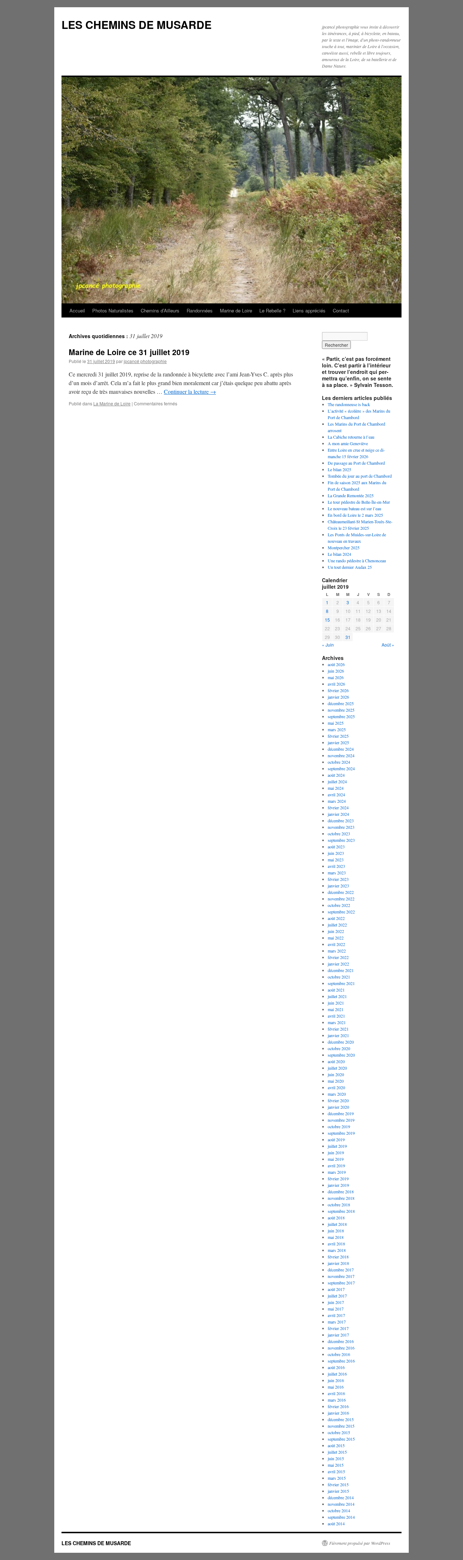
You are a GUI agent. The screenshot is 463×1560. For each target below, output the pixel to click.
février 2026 (338, 690)
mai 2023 (336, 859)
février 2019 (338, 1178)
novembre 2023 (341, 827)
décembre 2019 (341, 1113)
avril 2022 (336, 944)
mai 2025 (336, 723)
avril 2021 (336, 1016)
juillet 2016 (337, 1374)
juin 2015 (336, 1458)
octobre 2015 (339, 1432)
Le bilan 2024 (339, 554)
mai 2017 (336, 1309)
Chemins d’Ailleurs (160, 310)
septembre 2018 (341, 1211)
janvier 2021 (338, 1035)
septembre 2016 (341, 1361)
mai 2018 (336, 1237)
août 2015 (336, 1445)
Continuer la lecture (190, 391)
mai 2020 (336, 1081)
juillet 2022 (337, 925)
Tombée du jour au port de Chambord (360, 476)
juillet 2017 (337, 1296)
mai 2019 (336, 1159)
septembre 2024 (341, 768)
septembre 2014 (341, 1517)
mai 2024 (336, 788)
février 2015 (338, 1484)
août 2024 (336, 775)
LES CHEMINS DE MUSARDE (136, 24)
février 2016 (338, 1406)
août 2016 (336, 1367)
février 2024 (338, 807)
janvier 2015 (338, 1491)
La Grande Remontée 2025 (351, 495)
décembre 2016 (341, 1341)
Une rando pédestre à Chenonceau (357, 560)
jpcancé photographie (145, 361)
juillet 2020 (337, 1068)
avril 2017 (336, 1315)
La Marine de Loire (112, 403)
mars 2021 (337, 1022)
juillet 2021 (337, 996)
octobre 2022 (339, 905)
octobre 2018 (339, 1204)
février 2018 (338, 1256)
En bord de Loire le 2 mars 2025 (355, 515)
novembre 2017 (341, 1276)
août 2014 (336, 1523)
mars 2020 (337, 1094)
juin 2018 (336, 1230)
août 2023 (336, 846)
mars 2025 (337, 729)
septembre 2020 (341, 1055)
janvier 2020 (338, 1107)
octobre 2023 (339, 833)
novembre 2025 (341, 710)
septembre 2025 (341, 716)
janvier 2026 (338, 697)
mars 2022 (337, 951)
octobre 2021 (339, 977)
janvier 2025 (338, 742)
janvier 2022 (338, 964)
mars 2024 (337, 801)
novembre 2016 (341, 1348)
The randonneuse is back (349, 404)
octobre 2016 (339, 1354)
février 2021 (338, 1029)
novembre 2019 (341, 1120)
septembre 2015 (341, 1439)
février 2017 (338, 1328)
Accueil (77, 310)
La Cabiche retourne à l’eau (351, 437)
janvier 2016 (338, 1413)
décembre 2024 (341, 749)
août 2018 (336, 1217)
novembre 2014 (341, 1504)
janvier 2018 (338, 1263)
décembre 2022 (341, 892)
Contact (341, 310)
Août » (388, 645)
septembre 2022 (341, 912)
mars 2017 (337, 1322)
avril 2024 (336, 794)
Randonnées (200, 310)
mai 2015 (336, 1465)
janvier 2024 (338, 814)
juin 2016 (336, 1380)
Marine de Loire (236, 310)
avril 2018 (336, 1243)
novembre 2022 (341, 899)
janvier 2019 (338, 1185)
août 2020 (336, 1061)
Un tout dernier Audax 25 (350, 567)
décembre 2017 (341, 1270)
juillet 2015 (337, 1452)
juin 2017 (336, 1302)
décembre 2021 (341, 970)
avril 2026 (336, 684)
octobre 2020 (339, 1048)
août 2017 (336, 1289)
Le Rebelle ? (272, 310)
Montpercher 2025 (344, 547)
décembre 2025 (341, 703)
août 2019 (336, 1139)
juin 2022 (336, 931)
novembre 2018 (341, 1198)
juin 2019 (336, 1152)
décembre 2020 (341, 1042)
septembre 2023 (341, 840)
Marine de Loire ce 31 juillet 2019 (129, 351)
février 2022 (338, 957)
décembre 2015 (341, 1419)
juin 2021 (336, 1003)
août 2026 (336, 664)
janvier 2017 (338, 1335)
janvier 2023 (338, 885)
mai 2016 (336, 1387)
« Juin (328, 645)
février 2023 (338, 879)
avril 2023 (336, 866)
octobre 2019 (339, 1126)
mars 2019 (337, 1172)
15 (327, 620)
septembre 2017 (341, 1283)
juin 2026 (336, 671)
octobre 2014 (339, 1510)
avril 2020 (336, 1087)
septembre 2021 (341, 983)
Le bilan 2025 (339, 469)
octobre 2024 (339, 762)
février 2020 (338, 1100)
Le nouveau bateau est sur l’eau (354, 508)
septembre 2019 (341, 1133)
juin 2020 (336, 1074)
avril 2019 (336, 1165)
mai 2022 (336, 938)
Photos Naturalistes (112, 310)
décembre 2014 (341, 1497)
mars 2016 (337, 1400)
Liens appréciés (309, 310)
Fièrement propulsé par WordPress (359, 1543)
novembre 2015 (341, 1426)
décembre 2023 (341, 820)
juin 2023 (336, 853)
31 (348, 637)
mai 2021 (336, 1009)
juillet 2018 (337, 1224)
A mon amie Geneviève (348, 443)
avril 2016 (336, 1393)
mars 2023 (337, 872)
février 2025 (338, 736)
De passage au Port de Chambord (356, 463)
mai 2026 (336, 677)
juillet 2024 (337, 781)
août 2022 (336, 918)
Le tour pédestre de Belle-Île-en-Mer (359, 502)
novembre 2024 (341, 755)
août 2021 (336, 990)
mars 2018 (337, 1250)
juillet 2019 (337, 1146)
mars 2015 (337, 1478)
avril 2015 (336, 1471)
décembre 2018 (341, 1191)
